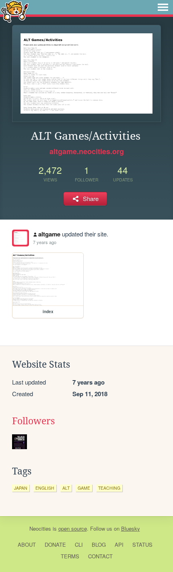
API (119, 544)
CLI (79, 544)
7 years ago (44, 242)
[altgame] (20, 238)
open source (72, 528)
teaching (109, 488)
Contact (100, 556)
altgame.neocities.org (86, 151)
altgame (49, 234)
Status (142, 544)
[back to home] (14, 11)
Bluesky (130, 528)
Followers (33, 421)
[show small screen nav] (163, 7)
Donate (55, 544)
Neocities (40, 528)
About (27, 544)
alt (66, 488)
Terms (70, 556)
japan (20, 488)
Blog (99, 544)
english (44, 488)
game (84, 488)
